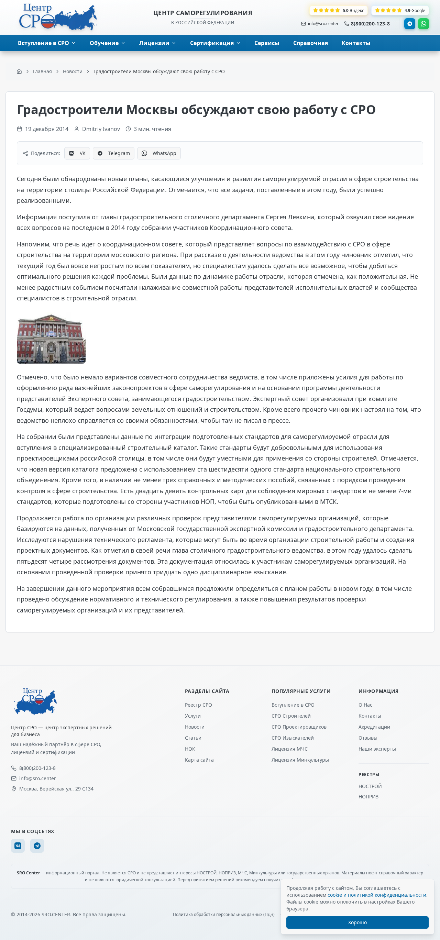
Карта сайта (199, 759)
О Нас (365, 704)
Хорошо (357, 922)
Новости (195, 726)
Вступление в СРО (293, 704)
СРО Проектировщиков (299, 726)
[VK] (18, 846)
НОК (190, 748)
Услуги (193, 715)
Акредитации (374, 726)
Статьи (193, 737)
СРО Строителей (291, 715)
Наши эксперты (377, 748)
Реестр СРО (198, 704)
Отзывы (368, 737)
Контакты (370, 715)
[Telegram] (409, 23)
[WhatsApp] (423, 23)
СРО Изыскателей (293, 737)
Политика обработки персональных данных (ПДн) (224, 914)
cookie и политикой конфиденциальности (377, 895)
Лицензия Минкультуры (300, 759)
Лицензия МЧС (290, 748)
